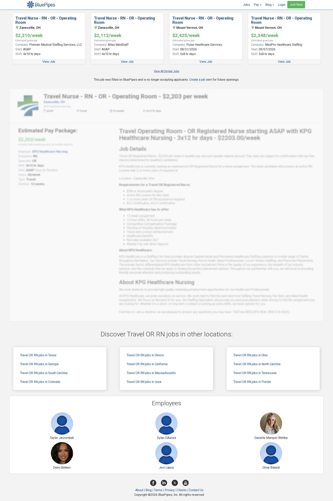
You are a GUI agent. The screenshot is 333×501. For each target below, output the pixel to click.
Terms (158, 490)
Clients (182, 490)
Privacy (170, 490)
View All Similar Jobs (166, 71)
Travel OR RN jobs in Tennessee (255, 373)
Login (281, 5)
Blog (148, 490)
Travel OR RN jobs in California (147, 364)
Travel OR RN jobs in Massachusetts (151, 373)
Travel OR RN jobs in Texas (38, 355)
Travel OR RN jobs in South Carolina (43, 373)
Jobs (246, 5)
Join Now (296, 4)
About (139, 490)
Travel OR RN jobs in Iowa (144, 382)
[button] (257, 5)
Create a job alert (200, 79)
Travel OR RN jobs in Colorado (40, 382)
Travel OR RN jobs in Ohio (250, 355)
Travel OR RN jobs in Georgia (39, 364)
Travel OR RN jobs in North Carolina (256, 364)
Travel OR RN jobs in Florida (252, 382)
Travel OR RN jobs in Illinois (145, 355)
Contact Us (196, 490)
